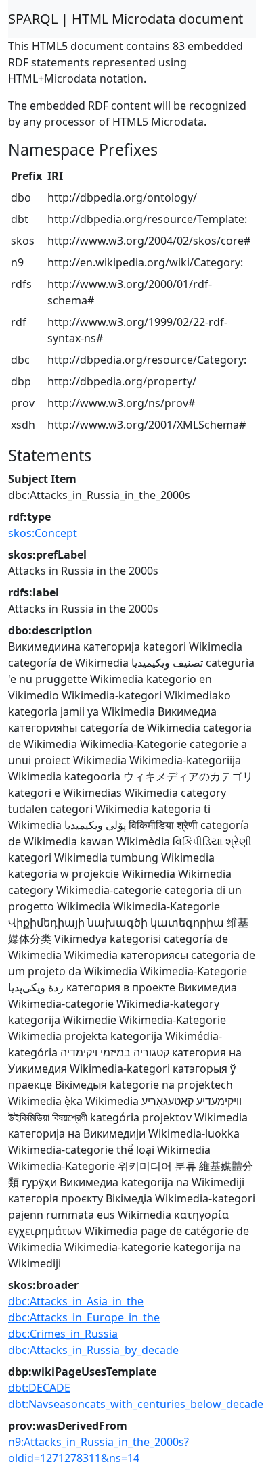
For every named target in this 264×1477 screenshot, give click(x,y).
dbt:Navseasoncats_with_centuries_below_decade (135, 1404)
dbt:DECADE (39, 1387)
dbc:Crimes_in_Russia (63, 1333)
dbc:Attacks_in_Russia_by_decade (93, 1349)
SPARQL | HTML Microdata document (125, 18)
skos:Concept (42, 532)
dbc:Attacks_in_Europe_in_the (84, 1317)
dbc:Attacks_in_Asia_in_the (76, 1301)
